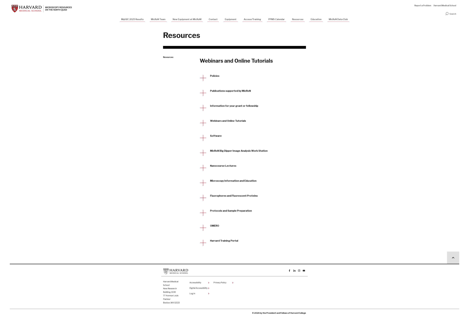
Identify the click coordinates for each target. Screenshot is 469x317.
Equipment (230, 19)
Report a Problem (422, 5)
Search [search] (452, 14)
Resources (297, 19)
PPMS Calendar (276, 19)
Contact (213, 19)
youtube (304, 271)
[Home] (42, 8)
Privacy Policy (219, 282)
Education (316, 19)
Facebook (289, 271)
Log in (192, 293)
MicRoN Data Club (338, 19)
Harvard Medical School (445, 5)
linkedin (294, 271)
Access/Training (252, 19)
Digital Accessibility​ (198, 288)
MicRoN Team (158, 19)
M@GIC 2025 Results (132, 19)
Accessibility (195, 282)
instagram (299, 271)
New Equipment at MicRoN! (187, 19)
